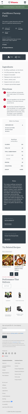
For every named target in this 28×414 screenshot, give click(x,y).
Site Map (4, 399)
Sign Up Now (7, 239)
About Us (4, 363)
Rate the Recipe (8, 224)
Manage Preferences (8, 47)
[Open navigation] (25, 2)
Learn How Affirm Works (7, 407)
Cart (2, 3)
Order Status (17, 363)
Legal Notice (5, 390)
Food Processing (20, 300)
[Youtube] (12, 353)
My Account (5, 382)
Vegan (10, 40)
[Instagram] (15, 353)
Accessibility (5, 404)
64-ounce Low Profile (10, 127)
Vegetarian (14, 40)
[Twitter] (6, 353)
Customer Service (18, 360)
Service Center (18, 374)
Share (18, 57)
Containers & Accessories (8, 316)
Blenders (8, 300)
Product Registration (19, 368)
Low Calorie (18, 39)
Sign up (4, 336)
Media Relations (5, 372)
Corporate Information (7, 360)
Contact (16, 366)
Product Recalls (18, 379)
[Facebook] (3, 353)
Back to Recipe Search (7, 251)
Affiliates (4, 385)
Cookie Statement (6, 396)
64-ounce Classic (9, 129)
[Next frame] (16, 274)
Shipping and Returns (19, 371)
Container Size (9, 125)
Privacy (3, 393)
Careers (4, 370)
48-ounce (7, 131)
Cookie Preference (6, 401)
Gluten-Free (12, 39)
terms (21, 333)
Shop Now (6, 286)
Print (11, 57)
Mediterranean (5, 40)
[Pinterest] (9, 353)
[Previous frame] (11, 274)
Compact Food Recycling (19, 315)
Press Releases (5, 375)
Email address (4, 328)
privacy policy (14, 333)
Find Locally (17, 377)
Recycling (4, 388)
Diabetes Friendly (6, 39)
